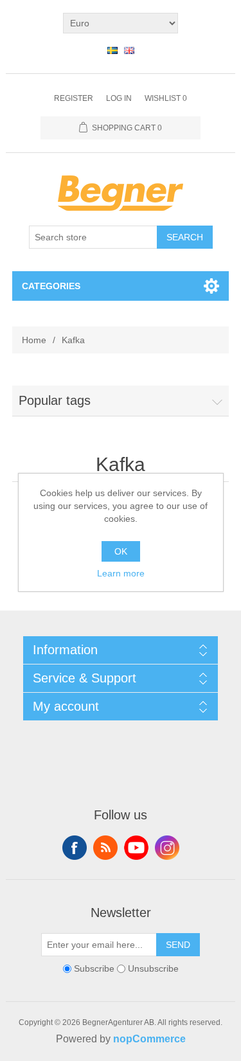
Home (34, 340)
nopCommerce (149, 1038)
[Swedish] (112, 50)
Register (73, 98)
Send (178, 945)
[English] (129, 50)
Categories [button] (51, 286)
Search (184, 237)
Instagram (167, 847)
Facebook (74, 847)
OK (120, 551)
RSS (105, 847)
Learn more (121, 573)
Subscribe (94, 968)
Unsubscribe (153, 968)
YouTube (136, 847)
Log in (119, 98)
